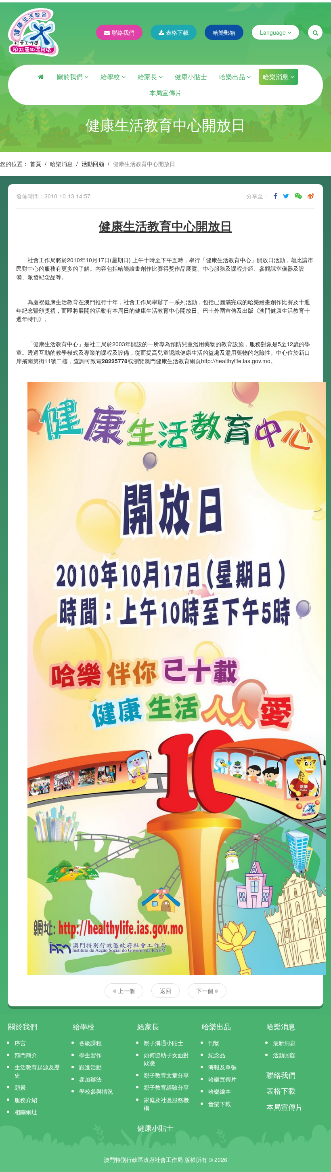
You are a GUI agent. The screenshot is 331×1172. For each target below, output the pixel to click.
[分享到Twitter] (286, 196)
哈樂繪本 (219, 1091)
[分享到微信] (298, 196)
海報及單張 (222, 1067)
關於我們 (70, 76)
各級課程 (90, 1043)
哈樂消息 (276, 76)
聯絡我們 (123, 32)
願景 (20, 1087)
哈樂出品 (233, 76)
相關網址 (26, 1112)
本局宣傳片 (165, 92)
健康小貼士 (191, 76)
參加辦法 (90, 1079)
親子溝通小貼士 (163, 1043)
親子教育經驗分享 (166, 1087)
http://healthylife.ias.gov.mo (235, 361)
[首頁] (41, 77)
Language (273, 32)
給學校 (111, 76)
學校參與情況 (96, 1091)
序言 (20, 1043)
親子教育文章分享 (166, 1075)
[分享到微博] (311, 196)
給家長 (148, 76)
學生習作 (90, 1055)
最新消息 (284, 1043)
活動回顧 (93, 164)
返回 (165, 991)
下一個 (205, 991)
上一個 (125, 991)
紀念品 (216, 1055)
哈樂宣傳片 (222, 1079)
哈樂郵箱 (224, 32)
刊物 (214, 1043)
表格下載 (177, 32)
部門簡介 (26, 1055)
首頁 (35, 164)
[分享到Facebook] (275, 196)
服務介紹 (26, 1100)
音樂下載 (219, 1104)
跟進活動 (90, 1067)
